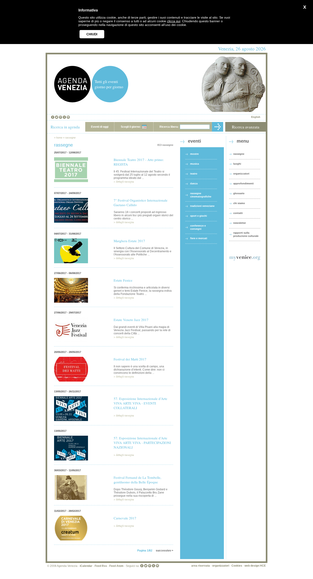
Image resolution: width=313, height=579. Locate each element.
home (59, 137)
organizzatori (241, 173)
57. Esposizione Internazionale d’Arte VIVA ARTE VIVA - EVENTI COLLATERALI (140, 403)
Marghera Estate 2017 (129, 240)
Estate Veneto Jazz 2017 (131, 319)
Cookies (236, 565)
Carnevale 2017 (125, 518)
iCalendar (86, 566)
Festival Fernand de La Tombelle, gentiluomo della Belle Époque (137, 479)
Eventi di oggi (99, 126)
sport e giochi (198, 215)
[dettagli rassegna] (71, 185)
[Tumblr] (64, 117)
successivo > (164, 550)
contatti (238, 213)
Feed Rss (101, 566)
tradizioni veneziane (202, 206)
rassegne (70, 137)
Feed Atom (116, 566)
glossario (238, 193)
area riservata (200, 565)
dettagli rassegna (125, 181)
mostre (194, 153)
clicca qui (173, 21)
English (255, 117)
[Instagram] (68, 117)
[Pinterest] (60, 117)
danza (194, 183)
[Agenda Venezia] (72, 101)
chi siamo (239, 203)
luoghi (237, 163)
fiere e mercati (198, 238)
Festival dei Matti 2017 (130, 359)
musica (194, 163)
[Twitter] (56, 117)
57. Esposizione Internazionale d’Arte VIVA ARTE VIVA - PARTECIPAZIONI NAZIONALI (142, 442)
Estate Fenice (123, 280)
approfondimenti (243, 183)
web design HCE (255, 565)
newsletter (239, 223)
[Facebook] (52, 117)
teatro (193, 173)
